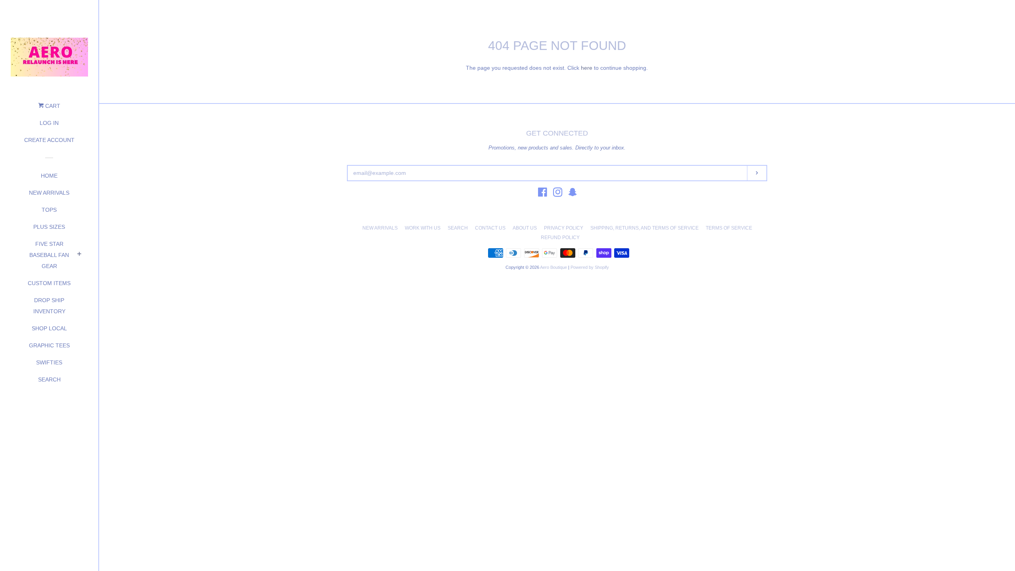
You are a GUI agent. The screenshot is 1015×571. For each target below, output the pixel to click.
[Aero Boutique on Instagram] (558, 194)
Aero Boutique (554, 267)
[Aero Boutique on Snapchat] (572, 194)
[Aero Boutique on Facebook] (543, 194)
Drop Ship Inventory (49, 305)
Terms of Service (729, 228)
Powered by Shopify (590, 267)
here (586, 68)
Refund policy (560, 237)
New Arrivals (49, 193)
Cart (52, 106)
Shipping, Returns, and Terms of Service (644, 228)
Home (49, 175)
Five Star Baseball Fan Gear (49, 255)
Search (49, 379)
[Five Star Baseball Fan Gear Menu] (79, 255)
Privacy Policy (563, 228)
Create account (49, 140)
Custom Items (49, 283)
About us (525, 228)
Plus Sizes (49, 227)
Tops (49, 210)
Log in (49, 123)
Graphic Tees (49, 345)
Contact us (490, 228)
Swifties (49, 362)
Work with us (422, 228)
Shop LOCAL (49, 328)
